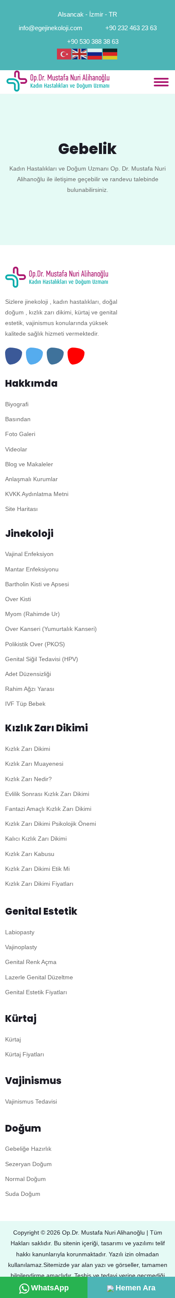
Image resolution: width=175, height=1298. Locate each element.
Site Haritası (21, 508)
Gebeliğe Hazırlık (28, 1148)
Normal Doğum (25, 1178)
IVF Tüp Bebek (25, 703)
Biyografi (16, 404)
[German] (110, 54)
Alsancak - (73, 14)
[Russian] (95, 54)
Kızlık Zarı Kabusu (29, 853)
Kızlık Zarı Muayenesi (34, 763)
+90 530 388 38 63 (93, 41)
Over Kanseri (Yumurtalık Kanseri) (51, 628)
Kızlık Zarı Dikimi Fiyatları (39, 883)
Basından (18, 419)
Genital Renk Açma (30, 962)
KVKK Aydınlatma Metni (36, 494)
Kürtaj (13, 1039)
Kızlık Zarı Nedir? (28, 779)
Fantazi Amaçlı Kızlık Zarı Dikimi (48, 808)
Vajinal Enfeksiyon (29, 554)
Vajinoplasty (21, 947)
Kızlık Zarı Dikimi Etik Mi (37, 868)
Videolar (16, 449)
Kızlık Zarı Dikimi (27, 748)
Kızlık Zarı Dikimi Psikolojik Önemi (50, 823)
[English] (80, 54)
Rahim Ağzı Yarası (29, 688)
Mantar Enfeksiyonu (32, 569)
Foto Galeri (20, 434)
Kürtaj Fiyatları (24, 1054)
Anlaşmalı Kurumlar (31, 479)
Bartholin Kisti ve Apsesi (37, 584)
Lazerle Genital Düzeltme (39, 977)
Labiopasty (19, 932)
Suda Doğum (22, 1193)
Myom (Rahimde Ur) (32, 613)
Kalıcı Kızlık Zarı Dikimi (36, 838)
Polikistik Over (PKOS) (35, 644)
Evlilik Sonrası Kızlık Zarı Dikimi (47, 793)
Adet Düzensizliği (28, 673)
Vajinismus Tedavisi (31, 1101)
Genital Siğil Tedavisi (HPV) (41, 659)
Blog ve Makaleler (29, 464)
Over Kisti (18, 599)
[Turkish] (64, 54)
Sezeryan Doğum (28, 1164)
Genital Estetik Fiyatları (36, 992)
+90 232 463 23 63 (131, 27)
